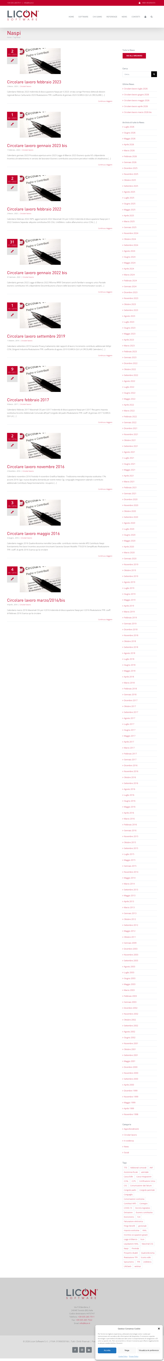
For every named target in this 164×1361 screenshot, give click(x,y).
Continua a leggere (105, 101)
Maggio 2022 (129, 399)
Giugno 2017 (129, 730)
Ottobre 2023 (130, 304)
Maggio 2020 (129, 540)
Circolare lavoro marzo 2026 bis (138, 112)
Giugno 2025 (129, 203)
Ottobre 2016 (130, 777)
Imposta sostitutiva (131, 1230)
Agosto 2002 (129, 1031)
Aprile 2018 (129, 676)
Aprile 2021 (129, 475)
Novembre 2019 (131, 564)
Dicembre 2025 (130, 168)
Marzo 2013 (129, 907)
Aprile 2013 (129, 901)
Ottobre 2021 (130, 440)
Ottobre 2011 (130, 937)
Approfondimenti (131, 1129)
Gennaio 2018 (130, 694)
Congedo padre (130, 1190)
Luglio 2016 (129, 795)
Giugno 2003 (129, 978)
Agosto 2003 (129, 966)
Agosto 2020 (129, 523)
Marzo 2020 (129, 552)
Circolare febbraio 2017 (28, 399)
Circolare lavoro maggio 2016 (33, 533)
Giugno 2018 (129, 665)
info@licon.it (29, 3)
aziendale (145, 1172)
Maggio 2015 (129, 860)
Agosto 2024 (129, 251)
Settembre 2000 (131, 1079)
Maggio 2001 (129, 1061)
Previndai (135, 1248)
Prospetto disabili (131, 1253)
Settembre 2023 (131, 310)
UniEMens (147, 1262)
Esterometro (129, 1217)
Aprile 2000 (129, 1084)
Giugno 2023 (129, 327)
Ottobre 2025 (130, 180)
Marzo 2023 (129, 345)
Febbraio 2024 (130, 280)
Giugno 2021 (129, 464)
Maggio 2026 (129, 138)
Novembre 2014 (131, 872)
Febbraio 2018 (130, 688)
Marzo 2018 (129, 682)
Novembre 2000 (131, 1073)
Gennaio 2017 (130, 759)
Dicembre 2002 (130, 1008)
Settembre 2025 (131, 186)
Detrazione (128, 1212)
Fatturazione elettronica (133, 1221)
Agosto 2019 (129, 582)
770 (125, 1168)
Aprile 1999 (129, 1108)
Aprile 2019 (129, 605)
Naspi (126, 1248)
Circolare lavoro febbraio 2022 (34, 208)
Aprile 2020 (129, 546)
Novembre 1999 (131, 1096)
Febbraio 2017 (130, 753)
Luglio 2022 (129, 387)
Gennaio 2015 (130, 866)
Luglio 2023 (129, 322)
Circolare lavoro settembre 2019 (36, 336)
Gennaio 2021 (130, 493)
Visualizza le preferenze (149, 1350)
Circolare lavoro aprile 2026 (136, 106)
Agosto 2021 (129, 452)
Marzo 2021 (129, 481)
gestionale (142, 1226)
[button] (159, 1328)
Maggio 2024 (129, 262)
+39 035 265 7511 (86, 1316)
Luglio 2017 (129, 724)
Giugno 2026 (129, 132)
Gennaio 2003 (130, 1002)
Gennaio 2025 (130, 227)
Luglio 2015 (129, 854)
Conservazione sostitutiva (134, 1199)
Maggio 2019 (129, 600)
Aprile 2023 (129, 339)
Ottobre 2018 (130, 641)
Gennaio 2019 (130, 623)
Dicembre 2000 (130, 1067)
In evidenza (129, 1140)
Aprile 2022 (129, 404)
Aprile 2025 (129, 215)
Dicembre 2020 (130, 499)
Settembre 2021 (131, 446)
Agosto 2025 (129, 192)
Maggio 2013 (129, 895)
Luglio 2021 (129, 458)
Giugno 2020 (129, 535)
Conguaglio (128, 1194)
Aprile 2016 (129, 812)
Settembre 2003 (131, 960)
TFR (138, 1262)
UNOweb (127, 1266)
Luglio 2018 (129, 659)
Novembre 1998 (131, 1114)
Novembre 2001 (131, 1043)
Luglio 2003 (129, 972)
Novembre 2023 (131, 298)
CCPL (134, 1181)
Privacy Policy (133, 1356)
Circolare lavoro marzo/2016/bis (36, 600)
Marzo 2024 (129, 274)
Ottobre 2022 (130, 369)
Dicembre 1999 (130, 1090)
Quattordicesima (147, 1253)
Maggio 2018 (129, 670)
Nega (127, 1350)
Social (126, 1152)
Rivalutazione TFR (130, 1257)
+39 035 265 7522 (84, 1320)
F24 (138, 1217)
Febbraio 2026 (130, 156)
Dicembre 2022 (130, 363)
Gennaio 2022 (130, 422)
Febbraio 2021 (130, 487)
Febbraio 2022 (130, 416)
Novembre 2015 (131, 836)
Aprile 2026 (129, 144)
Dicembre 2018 (130, 629)
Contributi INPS (130, 1203)
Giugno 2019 (129, 594)
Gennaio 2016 (130, 830)
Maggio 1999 (129, 1102)
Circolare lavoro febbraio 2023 (34, 81)
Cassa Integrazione (143, 1176)
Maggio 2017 (129, 736)
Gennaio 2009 (130, 943)
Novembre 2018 (131, 635)
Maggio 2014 (129, 878)
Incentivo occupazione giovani (136, 1235)
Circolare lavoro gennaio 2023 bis (37, 145)
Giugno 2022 (129, 393)
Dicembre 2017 (130, 700)
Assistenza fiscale (131, 1172)
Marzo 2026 (129, 150)
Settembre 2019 (131, 576)
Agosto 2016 (129, 789)
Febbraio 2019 (130, 617)
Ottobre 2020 (130, 511)
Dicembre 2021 (130, 428)
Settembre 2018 (131, 647)
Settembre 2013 (131, 889)
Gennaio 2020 (130, 558)
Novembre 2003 (131, 954)
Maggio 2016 (129, 806)
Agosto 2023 (129, 316)
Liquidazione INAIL (131, 1244)
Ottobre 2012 (130, 919)
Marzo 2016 (129, 818)
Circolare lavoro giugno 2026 (136, 94)
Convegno (143, 1203)
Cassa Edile (128, 1176)
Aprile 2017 (129, 741)
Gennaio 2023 (130, 357)
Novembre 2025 (131, 174)
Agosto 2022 (129, 381)
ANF (151, 1168)
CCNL (126, 1181)
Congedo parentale (147, 1190)
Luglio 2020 (129, 529)
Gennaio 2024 (130, 286)
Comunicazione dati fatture (141, 1185)
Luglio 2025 (129, 197)
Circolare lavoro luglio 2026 (136, 88)
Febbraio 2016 (130, 824)
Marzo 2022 (129, 410)
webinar (138, 1266)
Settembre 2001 (131, 1055)
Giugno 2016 (129, 801)
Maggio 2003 (129, 984)
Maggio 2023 (129, 333)
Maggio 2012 (129, 931)
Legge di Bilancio (130, 1239)
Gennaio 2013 (130, 913)
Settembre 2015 (131, 848)
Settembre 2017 (131, 712)
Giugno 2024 (129, 257)
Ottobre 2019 (130, 570)
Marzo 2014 (129, 883)
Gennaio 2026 (130, 162)
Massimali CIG (147, 1244)
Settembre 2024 (131, 245)
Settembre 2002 (131, 1025)
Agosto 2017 (129, 718)
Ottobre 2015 (130, 842)
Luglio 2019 (129, 588)
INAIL (144, 1230)
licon (142, 1239)
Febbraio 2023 (130, 351)
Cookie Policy (123, 1356)
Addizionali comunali (138, 1168)
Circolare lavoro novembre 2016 (35, 466)
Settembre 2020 (131, 517)
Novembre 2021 (131, 434)
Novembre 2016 (131, 771)
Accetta (107, 1350)
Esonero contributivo (144, 1212)
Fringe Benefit (129, 1226)
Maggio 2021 (129, 469)
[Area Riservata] (145, 17)
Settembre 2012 (131, 925)
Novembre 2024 (131, 233)
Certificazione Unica (147, 1181)
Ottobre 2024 (130, 239)
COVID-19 (128, 1208)
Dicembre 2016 (130, 765)
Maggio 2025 (129, 209)
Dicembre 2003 (130, 948)
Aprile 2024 (129, 268)
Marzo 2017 (129, 747)
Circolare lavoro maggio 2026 (136, 100)
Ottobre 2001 (130, 1049)
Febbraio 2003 (130, 996)
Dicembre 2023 (130, 292)
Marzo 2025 (129, 221)
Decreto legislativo (142, 1208)
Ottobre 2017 (130, 706)
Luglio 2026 (129, 126)
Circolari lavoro (25, 86)
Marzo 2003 (129, 990)
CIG (125, 1185)
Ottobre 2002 (130, 1019)
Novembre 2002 (131, 1013)
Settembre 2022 (131, 375)
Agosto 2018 (129, 653)
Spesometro (129, 1262)
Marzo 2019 (129, 611)
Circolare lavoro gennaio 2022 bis (37, 272)
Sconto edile (146, 1257)
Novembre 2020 (131, 505)
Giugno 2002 (129, 1037)
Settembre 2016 (131, 783)
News (126, 1146)
